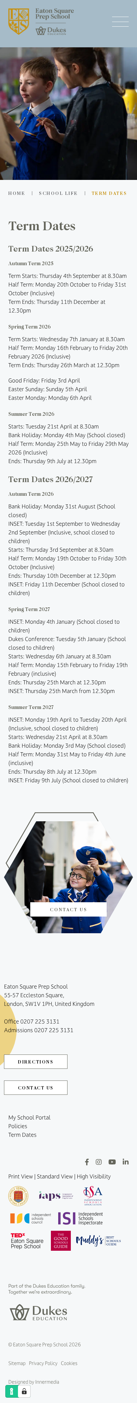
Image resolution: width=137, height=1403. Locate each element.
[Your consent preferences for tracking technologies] (24, 1391)
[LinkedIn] (126, 1161)
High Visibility (94, 1176)
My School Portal (29, 1117)
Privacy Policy (43, 1363)
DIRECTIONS (36, 1061)
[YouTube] (112, 1161)
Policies (17, 1126)
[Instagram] (99, 1161)
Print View (20, 1176)
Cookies (69, 1363)
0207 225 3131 (40, 1021)
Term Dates (22, 1134)
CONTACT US (36, 1087)
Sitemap (17, 1363)
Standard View (55, 1176)
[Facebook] (87, 1161)
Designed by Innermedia (33, 1382)
